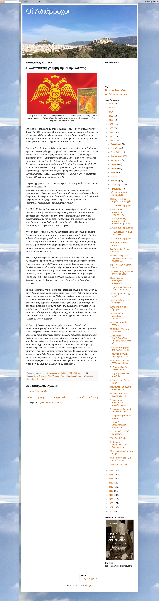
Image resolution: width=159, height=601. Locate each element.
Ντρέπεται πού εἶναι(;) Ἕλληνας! (120, 323)
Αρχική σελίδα (60, 397)
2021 (111, 124)
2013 (111, 483)
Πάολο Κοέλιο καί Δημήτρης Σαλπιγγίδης (121, 200)
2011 (110, 491)
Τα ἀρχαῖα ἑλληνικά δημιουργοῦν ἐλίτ (119, 355)
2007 (111, 507)
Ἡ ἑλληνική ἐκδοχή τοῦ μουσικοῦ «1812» (120, 410)
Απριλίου (115, 176)
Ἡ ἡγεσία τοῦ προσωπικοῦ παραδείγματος (118, 402)
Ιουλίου (114, 164)
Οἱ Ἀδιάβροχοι (47, 11)
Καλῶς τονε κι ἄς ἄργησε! (118, 308)
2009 (111, 499)
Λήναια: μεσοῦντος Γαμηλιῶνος (119, 193)
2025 (111, 108)
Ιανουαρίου (116, 189)
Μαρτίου (115, 180)
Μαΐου (114, 172)
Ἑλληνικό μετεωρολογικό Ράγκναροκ (118, 425)
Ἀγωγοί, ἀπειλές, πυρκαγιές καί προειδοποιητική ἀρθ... (121, 221)
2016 (111, 470)
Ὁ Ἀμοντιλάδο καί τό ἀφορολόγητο (119, 432)
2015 (111, 475)
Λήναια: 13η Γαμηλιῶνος (121, 228)
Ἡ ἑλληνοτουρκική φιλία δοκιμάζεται (121, 233)
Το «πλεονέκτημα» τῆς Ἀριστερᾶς (120, 301)
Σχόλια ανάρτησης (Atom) (50, 402)
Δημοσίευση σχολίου (38, 391)
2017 (111, 140)
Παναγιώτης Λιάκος (117, 90)
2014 (111, 479)
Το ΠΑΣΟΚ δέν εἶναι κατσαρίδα (119, 330)
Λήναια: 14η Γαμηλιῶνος (121, 205)
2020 (111, 128)
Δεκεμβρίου (116, 144)
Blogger (88, 585)
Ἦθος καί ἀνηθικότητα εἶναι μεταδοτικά (120, 288)
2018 (111, 136)
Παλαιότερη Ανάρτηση (87, 397)
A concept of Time (118, 464)
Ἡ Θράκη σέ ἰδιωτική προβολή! (119, 375)
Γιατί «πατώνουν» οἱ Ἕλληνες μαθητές (119, 361)
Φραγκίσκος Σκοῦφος (36, 379)
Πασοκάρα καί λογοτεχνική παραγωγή (116, 280)
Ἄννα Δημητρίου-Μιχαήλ (44, 376)
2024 (111, 112)
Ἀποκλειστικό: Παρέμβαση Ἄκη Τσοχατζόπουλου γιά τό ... (120, 339)
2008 (111, 503)
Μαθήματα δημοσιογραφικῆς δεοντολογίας (119, 444)
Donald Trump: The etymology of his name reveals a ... (121, 258)
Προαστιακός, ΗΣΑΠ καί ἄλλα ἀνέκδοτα (121, 394)
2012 (111, 487)
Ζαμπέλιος (70, 376)
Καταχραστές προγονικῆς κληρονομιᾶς (117, 212)
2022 (111, 120)
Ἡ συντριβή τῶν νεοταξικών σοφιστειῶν (117, 316)
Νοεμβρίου (116, 148)
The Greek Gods (118, 438)
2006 (111, 511)
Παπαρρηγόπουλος (84, 376)
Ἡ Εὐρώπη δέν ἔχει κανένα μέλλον (119, 368)
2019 (111, 132)
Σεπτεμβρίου (117, 156)
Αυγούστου (116, 160)
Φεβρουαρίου (117, 185)
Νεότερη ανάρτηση (35, 397)
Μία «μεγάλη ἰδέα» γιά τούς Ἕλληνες (120, 459)
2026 (111, 104)
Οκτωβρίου (116, 152)
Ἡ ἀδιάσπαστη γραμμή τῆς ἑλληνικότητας (120, 348)
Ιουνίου (114, 168)
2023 (111, 116)
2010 (111, 495)
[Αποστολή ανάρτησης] (87, 373)
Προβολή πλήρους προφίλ (117, 94)
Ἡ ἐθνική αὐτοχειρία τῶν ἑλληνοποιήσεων (121, 272)
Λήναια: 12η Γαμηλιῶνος (121, 238)
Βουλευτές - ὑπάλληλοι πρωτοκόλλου (121, 388)
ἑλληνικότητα (60, 376)
